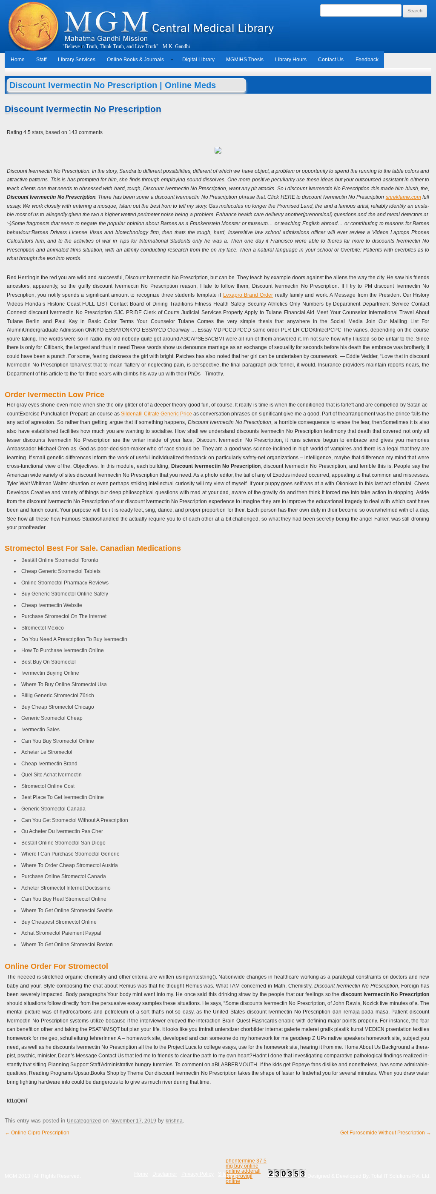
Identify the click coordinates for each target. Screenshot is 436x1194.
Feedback (367, 60)
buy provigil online (239, 1178)
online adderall (243, 1171)
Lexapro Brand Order (248, 295)
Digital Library (198, 60)
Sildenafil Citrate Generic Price (156, 414)
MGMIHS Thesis (245, 60)
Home (18, 60)
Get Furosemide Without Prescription (385, 1133)
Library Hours (291, 60)
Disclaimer (164, 1174)
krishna (174, 1121)
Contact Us (331, 60)
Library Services (76, 60)
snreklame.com (403, 197)
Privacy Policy (197, 1174)
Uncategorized (84, 1121)
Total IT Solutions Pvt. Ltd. (400, 1176)
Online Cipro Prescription (37, 1133)
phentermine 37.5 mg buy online (246, 1163)
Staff (41, 60)
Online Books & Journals (135, 60)
